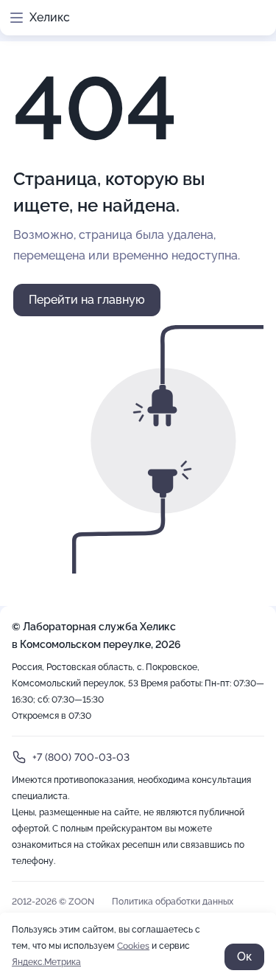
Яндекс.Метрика (46, 962)
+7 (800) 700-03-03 (81, 757)
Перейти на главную (87, 300)
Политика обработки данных (172, 901)
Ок (244, 957)
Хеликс (49, 17)
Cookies (133, 946)
